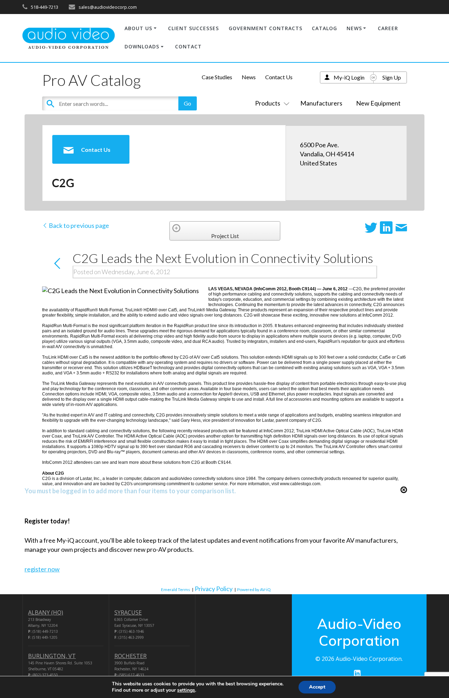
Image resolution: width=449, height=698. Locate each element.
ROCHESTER (130, 656)
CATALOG (324, 28)
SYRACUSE (128, 612)
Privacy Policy (214, 588)
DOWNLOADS (142, 46)
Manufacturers (321, 103)
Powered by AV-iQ (254, 589)
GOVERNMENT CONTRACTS (265, 28)
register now (42, 569)
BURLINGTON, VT (52, 656)
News (249, 77)
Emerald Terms (175, 589)
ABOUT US (138, 28)
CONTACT (188, 46)
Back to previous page (78, 225)
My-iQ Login (349, 77)
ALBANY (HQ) (45, 612)
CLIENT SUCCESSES (193, 28)
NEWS (354, 28)
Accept (317, 687)
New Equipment (378, 103)
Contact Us (279, 77)
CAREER (388, 28)
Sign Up (391, 77)
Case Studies (217, 77)
